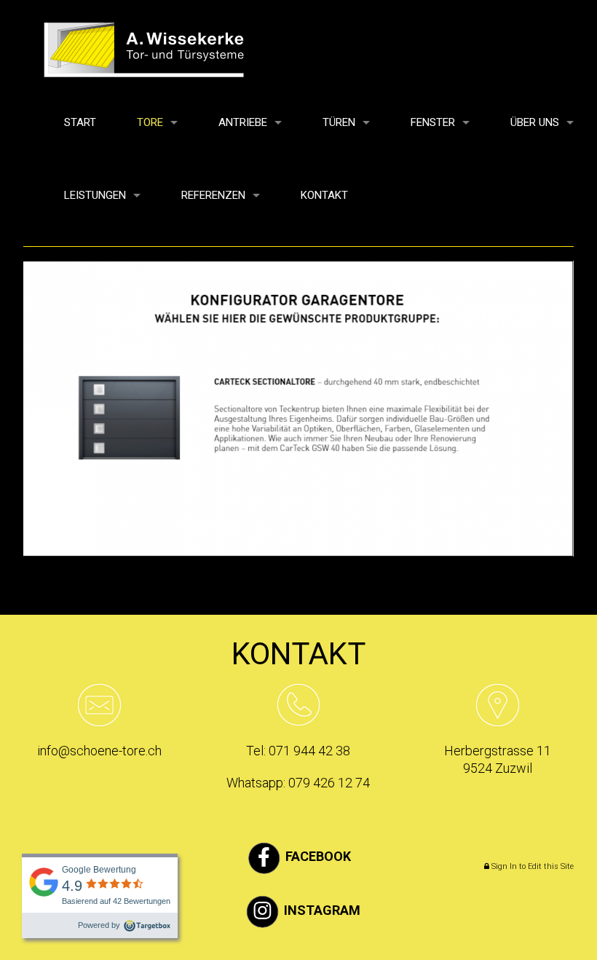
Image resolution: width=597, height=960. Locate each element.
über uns (534, 122)
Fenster (433, 122)
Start (80, 122)
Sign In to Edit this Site (531, 866)
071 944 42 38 (309, 750)
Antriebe (242, 122)
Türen (339, 122)
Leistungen (95, 195)
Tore (150, 122)
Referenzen (213, 195)
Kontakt (324, 195)
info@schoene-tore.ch (99, 750)
